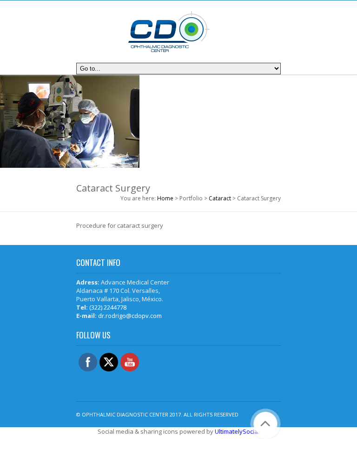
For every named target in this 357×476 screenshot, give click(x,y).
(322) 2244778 (107, 307)
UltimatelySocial (237, 431)
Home (165, 198)
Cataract (220, 198)
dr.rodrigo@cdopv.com (130, 315)
